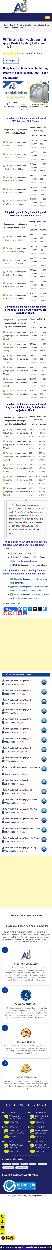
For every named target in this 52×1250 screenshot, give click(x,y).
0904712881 (9, 832)
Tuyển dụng (43, 1164)
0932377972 (9, 694)
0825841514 (9, 684)
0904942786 (9, 774)
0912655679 (9, 752)
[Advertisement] (26, 646)
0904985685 (9, 851)
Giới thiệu (6, 1164)
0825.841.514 (31, 526)
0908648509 (9, 822)
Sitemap (33, 1164)
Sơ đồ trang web (8, 1167)
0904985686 (13, 1137)
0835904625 (9, 713)
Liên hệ (16, 1164)
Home (6, 25)
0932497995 (9, 742)
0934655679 (9, 842)
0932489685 (9, 803)
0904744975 (9, 704)
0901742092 (9, 723)
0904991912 (9, 732)
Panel (12, 25)
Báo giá (24, 1164)
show (15, 61)
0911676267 (39, 1137)
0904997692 (9, 784)
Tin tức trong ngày (22, 1167)
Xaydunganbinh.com (29, 561)
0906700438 (9, 813)
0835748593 (9, 761)
